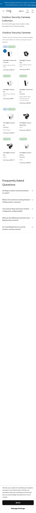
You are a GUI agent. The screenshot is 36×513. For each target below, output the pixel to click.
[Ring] (8, 11)
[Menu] (3, 11)
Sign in (21, 11)
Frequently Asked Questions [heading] (13, 182)
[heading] (18, 192)
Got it (18, 503)
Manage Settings (18, 508)
